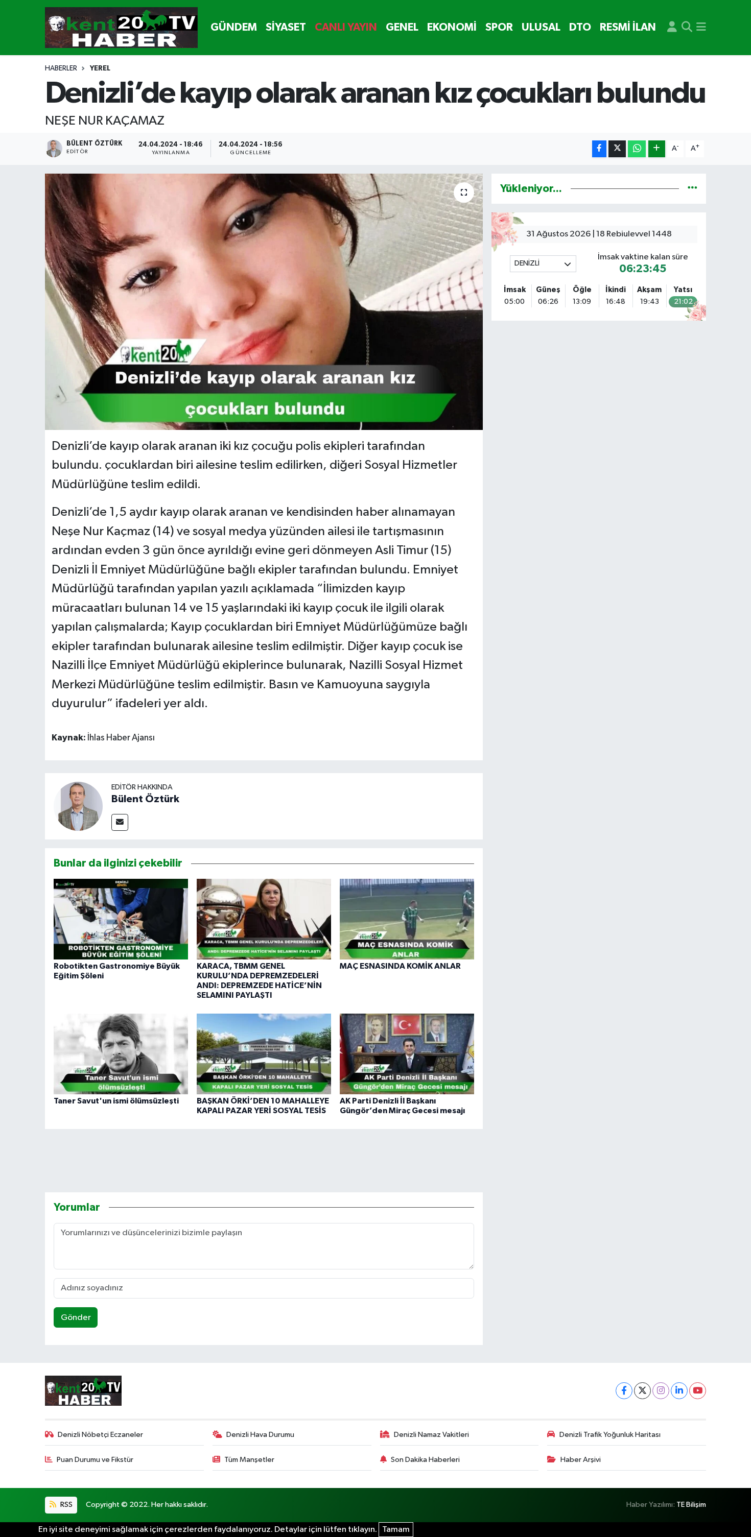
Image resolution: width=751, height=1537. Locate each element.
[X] (642, 1390)
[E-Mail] (119, 822)
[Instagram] (660, 1390)
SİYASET (286, 27)
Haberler (61, 68)
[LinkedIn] (679, 1390)
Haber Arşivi (580, 1459)
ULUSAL (541, 27)
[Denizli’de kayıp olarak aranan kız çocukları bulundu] (264, 302)
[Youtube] (697, 1390)
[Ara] (687, 27)
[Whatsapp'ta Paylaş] (637, 148)
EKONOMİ (452, 27)
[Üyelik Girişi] (672, 27)
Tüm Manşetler (249, 1459)
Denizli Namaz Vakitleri (431, 1434)
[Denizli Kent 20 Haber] (121, 28)
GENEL (402, 27)
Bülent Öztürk (145, 799)
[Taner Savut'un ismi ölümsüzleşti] (121, 1053)
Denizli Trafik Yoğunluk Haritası (610, 1434)
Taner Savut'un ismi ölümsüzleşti (116, 1101)
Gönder (76, 1317)
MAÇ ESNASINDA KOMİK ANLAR (400, 966)
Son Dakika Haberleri (425, 1459)
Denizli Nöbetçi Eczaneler (100, 1434)
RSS (66, 1504)
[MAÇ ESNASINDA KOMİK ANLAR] (407, 919)
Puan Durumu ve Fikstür (95, 1459)
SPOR (499, 27)
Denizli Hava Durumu (260, 1434)
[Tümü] (692, 188)
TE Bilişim (691, 1504)
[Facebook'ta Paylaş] (599, 148)
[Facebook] (624, 1390)
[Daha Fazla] (656, 148)
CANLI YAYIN (346, 27)
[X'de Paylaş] (617, 148)
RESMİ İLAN (628, 27)
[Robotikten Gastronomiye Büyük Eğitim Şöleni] (121, 919)
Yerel (100, 68)
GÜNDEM (233, 27)
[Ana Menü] (701, 27)
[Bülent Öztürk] (78, 806)
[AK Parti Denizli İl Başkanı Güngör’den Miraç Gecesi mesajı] (407, 1053)
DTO (580, 27)
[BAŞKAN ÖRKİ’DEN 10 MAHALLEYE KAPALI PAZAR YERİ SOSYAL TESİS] (264, 1053)
